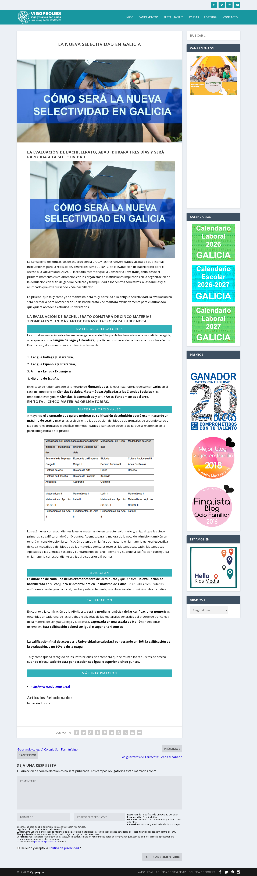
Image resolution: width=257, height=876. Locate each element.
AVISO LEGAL (145, 872)
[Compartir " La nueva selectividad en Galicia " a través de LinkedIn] (111, 732)
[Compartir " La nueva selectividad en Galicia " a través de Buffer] (118, 732)
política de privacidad (45, 841)
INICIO (129, 17)
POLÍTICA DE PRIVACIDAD (171, 872)
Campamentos (148, 17)
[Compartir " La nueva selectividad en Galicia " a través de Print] (139, 732)
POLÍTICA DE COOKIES (202, 872)
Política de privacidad (64, 848)
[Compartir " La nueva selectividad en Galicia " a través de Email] (132, 732)
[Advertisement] (213, 152)
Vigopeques (37, 872)
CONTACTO (230, 17)
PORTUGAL (211, 17)
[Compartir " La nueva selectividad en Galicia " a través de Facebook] (76, 732)
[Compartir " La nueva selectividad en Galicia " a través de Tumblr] (97, 732)
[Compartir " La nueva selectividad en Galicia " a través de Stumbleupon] (125, 732)
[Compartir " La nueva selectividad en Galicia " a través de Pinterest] (104, 732)
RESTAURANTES (173, 17)
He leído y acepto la (51, 848)
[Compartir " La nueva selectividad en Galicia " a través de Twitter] (83, 732)
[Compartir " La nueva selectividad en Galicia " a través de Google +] (90, 732)
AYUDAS (193, 17)
